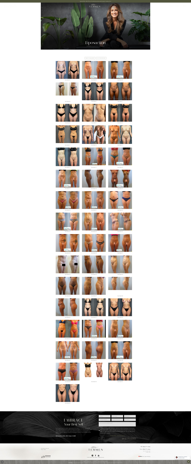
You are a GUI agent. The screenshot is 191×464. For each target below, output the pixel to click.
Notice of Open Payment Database (103, 461)
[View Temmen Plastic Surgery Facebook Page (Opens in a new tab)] (95, 456)
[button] (2, 462)
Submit (101, 438)
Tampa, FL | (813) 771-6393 (10, 5)
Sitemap (84, 461)
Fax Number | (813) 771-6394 (10, 6)
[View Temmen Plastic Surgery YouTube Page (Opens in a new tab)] (98, 456)
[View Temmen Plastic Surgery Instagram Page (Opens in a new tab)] (92, 456)
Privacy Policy (113, 435)
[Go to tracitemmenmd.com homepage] (94, 6)
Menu (186, 6)
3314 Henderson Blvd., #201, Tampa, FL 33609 (66, 436)
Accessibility (94, 461)
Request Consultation (174, 6)
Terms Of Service (121, 435)
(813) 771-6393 (129, 438)
